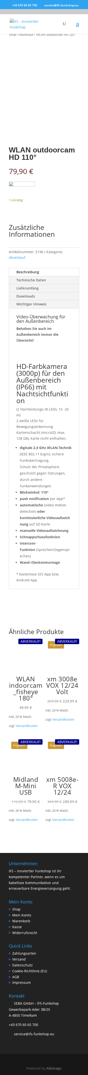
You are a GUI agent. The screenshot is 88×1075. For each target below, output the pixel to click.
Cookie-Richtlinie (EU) (29, 971)
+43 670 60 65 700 (23, 1024)
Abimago (54, 1068)
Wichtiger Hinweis (31, 304)
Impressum (21, 982)
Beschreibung (27, 272)
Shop (12, 35)
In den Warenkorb (40, 209)
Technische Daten (31, 280)
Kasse (17, 927)
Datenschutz (22, 965)
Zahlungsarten (24, 953)
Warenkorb (21, 921)
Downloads (25, 296)
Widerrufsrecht (24, 932)
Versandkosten (27, 726)
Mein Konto (21, 915)
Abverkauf (26, 35)
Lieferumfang (27, 288)
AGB (15, 977)
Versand (19, 959)
